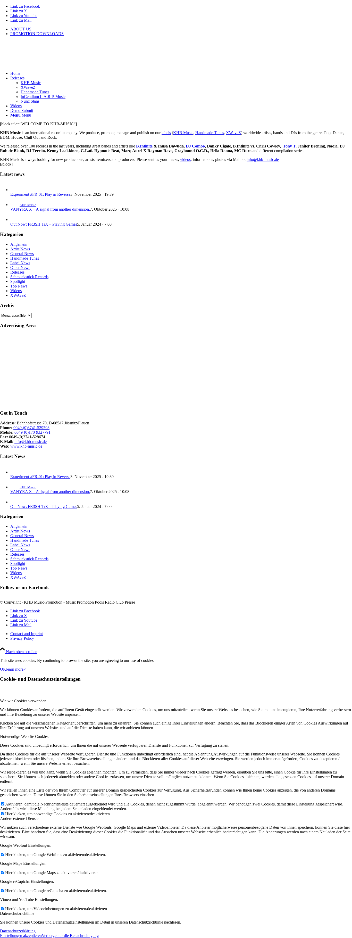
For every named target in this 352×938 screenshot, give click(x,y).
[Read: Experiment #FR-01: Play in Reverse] (15, 189)
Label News (20, 263)
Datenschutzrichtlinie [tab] (17, 913)
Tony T (289, 146)
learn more (14, 669)
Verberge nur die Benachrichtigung (70, 935)
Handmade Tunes (209, 132)
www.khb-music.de (26, 446)
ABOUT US (20, 29)
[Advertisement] (154, 369)
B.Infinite (144, 146)
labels (166, 132)
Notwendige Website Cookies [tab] (24, 736)
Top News (18, 286)
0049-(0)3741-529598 (31, 427)
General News (22, 253)
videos (185, 159)
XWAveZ (18, 295)
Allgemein (18, 244)
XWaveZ (233, 132)
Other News (20, 267)
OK (3, 669)
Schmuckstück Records (29, 277)
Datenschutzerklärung (18, 931)
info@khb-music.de (263, 159)
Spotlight (17, 281)
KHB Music (183, 132)
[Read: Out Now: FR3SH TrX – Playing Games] (15, 219)
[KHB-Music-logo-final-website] (38, 64)
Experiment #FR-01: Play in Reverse (40, 194)
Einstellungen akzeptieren (21, 935)
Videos (16, 291)
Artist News (20, 249)
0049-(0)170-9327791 (32, 432)
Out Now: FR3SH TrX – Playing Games (43, 224)
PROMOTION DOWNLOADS (37, 33)
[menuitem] (181, 29)
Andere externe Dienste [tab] (19, 818)
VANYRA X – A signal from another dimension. (50, 209)
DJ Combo (195, 146)
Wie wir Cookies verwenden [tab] (23, 701)
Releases (17, 272)
